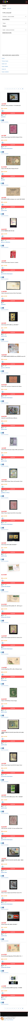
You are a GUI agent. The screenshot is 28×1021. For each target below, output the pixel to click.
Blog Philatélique (10, 1019)
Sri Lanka (5, 210)
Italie (4, 179)
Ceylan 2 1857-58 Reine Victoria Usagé (9, 700)
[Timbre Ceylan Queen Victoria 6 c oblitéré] (13, 254)
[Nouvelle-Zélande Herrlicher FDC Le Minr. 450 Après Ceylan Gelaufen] (13, 568)
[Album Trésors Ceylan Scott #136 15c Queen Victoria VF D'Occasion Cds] (13, 757)
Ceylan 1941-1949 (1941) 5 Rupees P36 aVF (9, 168)
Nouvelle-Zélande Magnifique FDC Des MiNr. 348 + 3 (11, 956)
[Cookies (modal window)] (2, 1019)
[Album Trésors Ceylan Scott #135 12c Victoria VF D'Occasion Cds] (13, 629)
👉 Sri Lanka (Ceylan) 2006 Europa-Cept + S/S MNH (11, 987)
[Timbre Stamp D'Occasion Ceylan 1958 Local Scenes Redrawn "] (13, 441)
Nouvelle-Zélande (6, 586)
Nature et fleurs (6, 492)
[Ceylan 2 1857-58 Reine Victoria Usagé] (13, 692)
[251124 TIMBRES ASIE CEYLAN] (13, 222)
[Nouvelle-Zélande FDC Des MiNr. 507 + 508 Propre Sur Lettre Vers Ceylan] (13, 598)
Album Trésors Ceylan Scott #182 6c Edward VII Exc (11, 137)
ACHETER (13, 113)
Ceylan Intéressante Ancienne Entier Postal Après (11, 293)
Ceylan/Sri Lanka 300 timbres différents (9, 418)
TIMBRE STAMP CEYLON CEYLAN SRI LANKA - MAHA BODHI (12, 860)
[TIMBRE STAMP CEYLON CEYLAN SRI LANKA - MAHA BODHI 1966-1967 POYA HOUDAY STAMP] (13, 852)
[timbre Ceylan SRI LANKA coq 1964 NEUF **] (13, 316)
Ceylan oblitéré (5, 66)
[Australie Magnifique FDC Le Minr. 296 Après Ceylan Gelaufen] (13, 661)
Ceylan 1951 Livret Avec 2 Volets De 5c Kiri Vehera (11, 386)
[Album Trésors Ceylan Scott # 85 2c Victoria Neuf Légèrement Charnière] (13, 505)
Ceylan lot (4, 69)
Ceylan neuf (4, 63)
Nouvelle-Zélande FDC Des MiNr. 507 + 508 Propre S (11, 605)
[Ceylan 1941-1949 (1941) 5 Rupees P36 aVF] (13, 160)
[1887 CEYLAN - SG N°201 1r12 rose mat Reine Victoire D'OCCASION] (13, 820)
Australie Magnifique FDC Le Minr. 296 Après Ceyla (11, 669)
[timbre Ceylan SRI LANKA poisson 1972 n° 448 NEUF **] (13, 788)
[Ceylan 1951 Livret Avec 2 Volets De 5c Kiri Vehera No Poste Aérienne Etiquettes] (13, 379)
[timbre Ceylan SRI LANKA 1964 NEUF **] (13, 536)
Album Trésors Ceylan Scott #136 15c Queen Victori (11, 765)
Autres (4, 116)
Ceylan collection (5, 71)
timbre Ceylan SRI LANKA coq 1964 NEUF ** (10, 324)
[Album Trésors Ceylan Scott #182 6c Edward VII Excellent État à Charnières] (13, 129)
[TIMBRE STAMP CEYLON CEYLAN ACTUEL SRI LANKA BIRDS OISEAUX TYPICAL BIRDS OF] (13, 724)
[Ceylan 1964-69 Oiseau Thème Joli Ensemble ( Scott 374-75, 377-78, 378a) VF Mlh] (13, 473)
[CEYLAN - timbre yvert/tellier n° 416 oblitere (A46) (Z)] (13, 97)
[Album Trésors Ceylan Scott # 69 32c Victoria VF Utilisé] (13, 884)
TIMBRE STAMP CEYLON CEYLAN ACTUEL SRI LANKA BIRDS (12, 733)
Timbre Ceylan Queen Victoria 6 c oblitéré (9, 262)
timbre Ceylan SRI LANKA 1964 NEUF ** (9, 544)
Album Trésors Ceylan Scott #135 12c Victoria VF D (11, 637)
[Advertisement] (14, 44)
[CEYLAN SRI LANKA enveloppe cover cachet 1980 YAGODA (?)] (13, 191)
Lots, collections (6, 242)
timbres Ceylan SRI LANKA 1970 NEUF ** (9, 924)
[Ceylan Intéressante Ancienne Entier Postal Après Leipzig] (13, 285)
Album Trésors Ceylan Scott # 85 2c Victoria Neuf (11, 513)
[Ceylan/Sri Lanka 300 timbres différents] (13, 410)
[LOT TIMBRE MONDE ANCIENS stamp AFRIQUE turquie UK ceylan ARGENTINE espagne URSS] (13, 348)
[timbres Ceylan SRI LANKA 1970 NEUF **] (13, 916)
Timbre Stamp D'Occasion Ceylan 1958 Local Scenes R (12, 449)
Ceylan (3, 58)
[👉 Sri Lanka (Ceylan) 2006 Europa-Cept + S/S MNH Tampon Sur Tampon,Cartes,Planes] (13, 979)
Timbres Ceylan (5, 61)
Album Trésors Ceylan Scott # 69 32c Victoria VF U (11, 892)
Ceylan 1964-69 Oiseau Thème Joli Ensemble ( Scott (11, 481)
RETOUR (9, 8)
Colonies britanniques (8, 148)
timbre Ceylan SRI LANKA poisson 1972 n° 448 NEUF (12, 796)
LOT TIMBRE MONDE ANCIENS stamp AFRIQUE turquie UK (13, 356)
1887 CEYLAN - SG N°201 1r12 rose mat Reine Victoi (11, 828)
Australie (5, 680)
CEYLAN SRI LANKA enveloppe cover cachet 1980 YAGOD (13, 199)
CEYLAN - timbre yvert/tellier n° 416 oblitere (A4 (11, 105)
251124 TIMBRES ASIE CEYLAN (7, 230)
